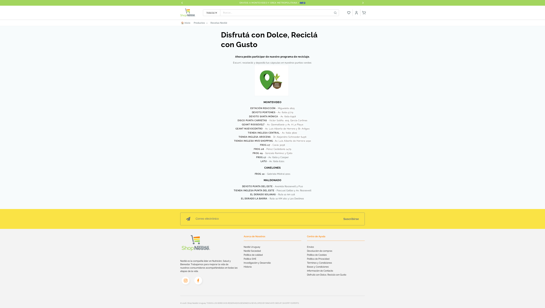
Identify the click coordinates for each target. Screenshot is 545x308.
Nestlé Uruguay (252, 247)
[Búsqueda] (335, 13)
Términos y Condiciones (319, 262)
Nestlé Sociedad (252, 251)
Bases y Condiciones (318, 266)
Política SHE (250, 259)
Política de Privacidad (318, 259)
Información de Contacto (320, 270)
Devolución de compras (319, 251)
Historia (248, 266)
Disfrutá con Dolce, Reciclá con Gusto (326, 274)
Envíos (310, 247)
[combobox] (279, 13)
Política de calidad (253, 255)
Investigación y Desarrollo (257, 262)
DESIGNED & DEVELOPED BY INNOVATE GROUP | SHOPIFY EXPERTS (269, 303)
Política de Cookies (317, 255)
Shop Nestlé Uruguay (196, 303)
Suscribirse (351, 219)
